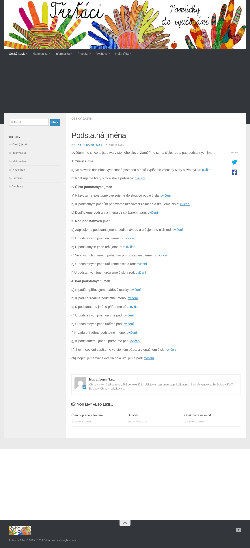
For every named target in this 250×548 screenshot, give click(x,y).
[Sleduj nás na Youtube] (238, 530)
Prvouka (83, 53)
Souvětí (133, 415)
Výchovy (101, 53)
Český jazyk (17, 53)
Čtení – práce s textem (87, 415)
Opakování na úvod (197, 415)
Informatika (62, 53)
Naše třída (122, 53)
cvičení (207, 170)
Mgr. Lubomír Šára (88, 145)
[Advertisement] (125, 85)
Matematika (40, 53)
